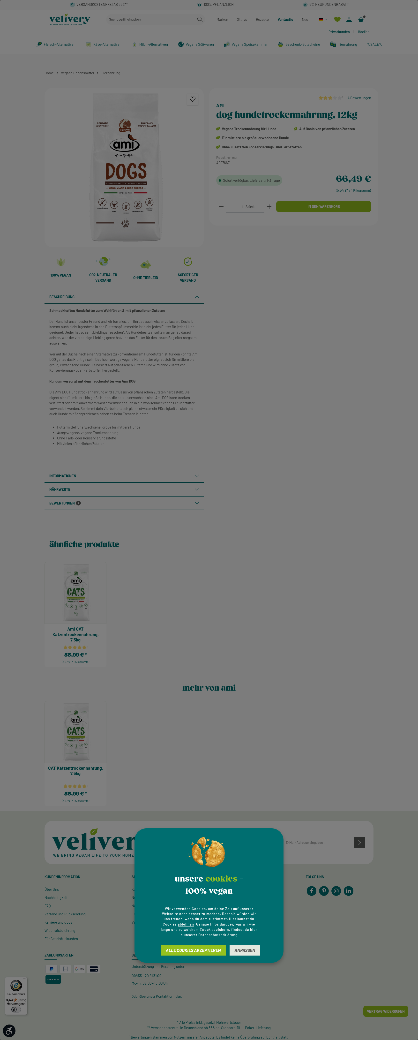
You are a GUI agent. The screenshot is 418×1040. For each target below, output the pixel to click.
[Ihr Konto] (349, 19)
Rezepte (262, 19)
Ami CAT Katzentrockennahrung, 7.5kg (75, 634)
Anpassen (244, 950)
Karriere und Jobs (58, 922)
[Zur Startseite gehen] (70, 19)
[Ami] (286, 105)
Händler (363, 32)
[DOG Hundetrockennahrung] (124, 167)
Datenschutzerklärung (218, 935)
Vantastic (285, 19)
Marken (222, 19)
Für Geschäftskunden (61, 938)
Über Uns (52, 889)
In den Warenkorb (324, 206)
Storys (242, 19)
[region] (124, 167)
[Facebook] (311, 891)
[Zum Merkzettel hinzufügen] (192, 99)
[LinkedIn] (348, 891)
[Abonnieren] (359, 842)
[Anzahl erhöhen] (269, 206)
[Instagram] (336, 891)
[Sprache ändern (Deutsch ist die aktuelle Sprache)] (323, 19)
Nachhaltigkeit (56, 897)
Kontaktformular (168, 996)
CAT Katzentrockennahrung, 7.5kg (75, 770)
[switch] (16, 1009)
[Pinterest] (324, 891)
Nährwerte (59, 489)
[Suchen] (200, 19)
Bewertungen (64, 503)
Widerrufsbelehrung (60, 930)
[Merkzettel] (337, 19)
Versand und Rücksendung (65, 914)
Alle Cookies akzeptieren (193, 950)
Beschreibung (62, 296)
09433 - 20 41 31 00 (147, 975)
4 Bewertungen (359, 98)
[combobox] (150, 19)
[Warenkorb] (361, 19)
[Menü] (24, 980)
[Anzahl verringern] (221, 206)
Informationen (62, 476)
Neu (305, 19)
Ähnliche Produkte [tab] (84, 544)
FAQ (48, 906)
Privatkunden (339, 32)
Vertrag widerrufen (386, 1011)
